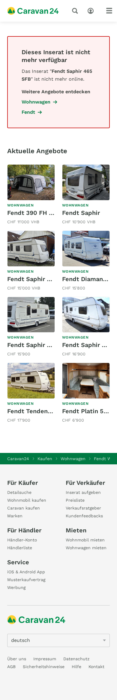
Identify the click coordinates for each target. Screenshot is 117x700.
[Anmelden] (92, 10)
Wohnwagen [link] (36, 102)
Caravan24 (18, 458)
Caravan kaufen (23, 508)
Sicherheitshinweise (43, 666)
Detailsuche (19, 492)
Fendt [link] (28, 112)
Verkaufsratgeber (83, 508)
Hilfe (76, 666)
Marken (14, 515)
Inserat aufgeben (83, 492)
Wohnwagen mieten (86, 547)
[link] (31, 195)
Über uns (16, 658)
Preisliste (75, 500)
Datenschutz (76, 658)
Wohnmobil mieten (85, 539)
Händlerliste (19, 547)
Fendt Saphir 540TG (36, 279)
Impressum (44, 658)
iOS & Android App (26, 571)
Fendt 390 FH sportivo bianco (51, 212)
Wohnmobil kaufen (26, 500)
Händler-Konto (22, 539)
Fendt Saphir (81, 212)
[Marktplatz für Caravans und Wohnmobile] (33, 10)
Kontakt (96, 666)
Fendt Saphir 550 (32, 344)
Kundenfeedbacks (84, 515)
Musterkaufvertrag (26, 579)
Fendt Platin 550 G (89, 411)
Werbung (16, 587)
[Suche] (76, 10)
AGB (11, 666)
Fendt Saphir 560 (87, 344)
